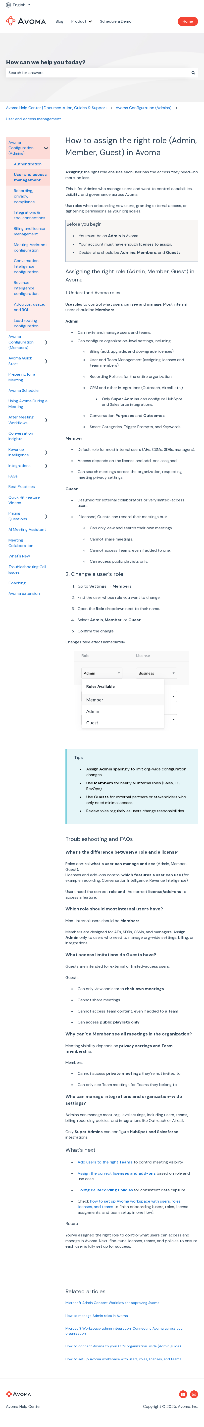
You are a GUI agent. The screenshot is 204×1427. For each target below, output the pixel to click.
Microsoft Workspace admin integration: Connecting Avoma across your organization (124, 1331)
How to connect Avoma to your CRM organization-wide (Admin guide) (123, 1346)
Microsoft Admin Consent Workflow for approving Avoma (112, 1302)
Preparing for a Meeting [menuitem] (21, 377)
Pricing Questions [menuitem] (17, 516)
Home (188, 21)
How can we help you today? (46, 62)
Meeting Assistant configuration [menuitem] (30, 247)
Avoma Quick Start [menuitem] (20, 360)
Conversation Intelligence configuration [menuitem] (26, 266)
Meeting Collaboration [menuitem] (20, 543)
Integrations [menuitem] (19, 465)
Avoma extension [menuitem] (24, 593)
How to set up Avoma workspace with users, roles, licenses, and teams (123, 1359)
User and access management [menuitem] (30, 177)
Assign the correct (117, 1173)
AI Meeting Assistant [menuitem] (27, 529)
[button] (46, 143)
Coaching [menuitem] (17, 583)
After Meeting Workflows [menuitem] (21, 419)
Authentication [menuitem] (28, 164)
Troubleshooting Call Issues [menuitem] (27, 569)
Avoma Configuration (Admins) (143, 107)
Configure (105, 1190)
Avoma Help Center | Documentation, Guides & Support (56, 107)
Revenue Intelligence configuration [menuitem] (26, 288)
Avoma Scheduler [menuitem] (24, 390)
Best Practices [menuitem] (21, 486)
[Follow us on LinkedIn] (183, 1394)
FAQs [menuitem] (13, 476)
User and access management (33, 119)
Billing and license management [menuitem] (29, 231)
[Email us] (194, 1394)
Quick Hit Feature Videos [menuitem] (24, 500)
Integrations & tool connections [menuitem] (29, 215)
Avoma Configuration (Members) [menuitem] (21, 342)
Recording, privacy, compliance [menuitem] (24, 196)
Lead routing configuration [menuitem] (26, 323)
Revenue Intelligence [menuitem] (18, 452)
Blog (59, 21)
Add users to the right (105, 1162)
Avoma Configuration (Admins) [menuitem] (21, 148)
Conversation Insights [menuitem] (20, 436)
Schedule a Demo (116, 21)
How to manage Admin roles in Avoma (96, 1315)
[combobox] (97, 72)
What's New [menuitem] (19, 556)
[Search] (193, 72)
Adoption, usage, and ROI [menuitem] (29, 307)
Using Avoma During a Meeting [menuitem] (28, 403)
